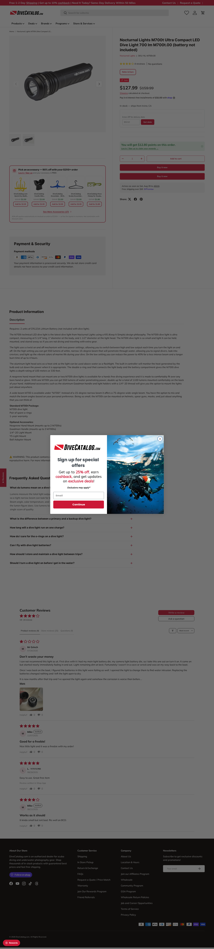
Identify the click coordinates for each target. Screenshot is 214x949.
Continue (78, 504)
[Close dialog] (160, 438)
